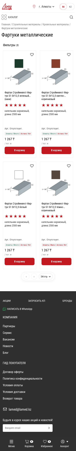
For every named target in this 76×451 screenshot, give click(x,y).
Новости (8, 346)
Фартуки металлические (14, 28)
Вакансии (9, 339)
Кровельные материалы (56, 24)
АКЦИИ (7, 300)
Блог (5, 352)
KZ (70, 6)
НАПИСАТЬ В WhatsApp (19, 308)
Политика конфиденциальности (22, 378)
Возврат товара (12, 398)
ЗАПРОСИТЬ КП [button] (36, 300)
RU (63, 6)
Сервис (7, 333)
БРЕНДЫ (67, 300)
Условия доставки (14, 392)
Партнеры (9, 326)
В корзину (19, 150)
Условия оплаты (13, 385)
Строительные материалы (26, 24)
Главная (5, 24)
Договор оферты (13, 372)
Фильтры (9, 45)
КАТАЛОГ (13, 17)
